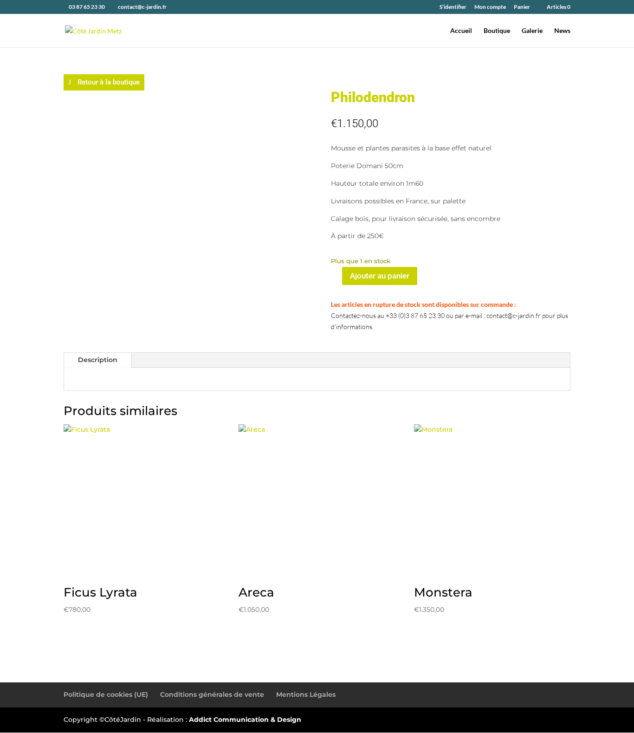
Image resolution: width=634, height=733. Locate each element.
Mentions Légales (306, 694)
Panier (522, 7)
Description (97, 360)
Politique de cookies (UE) (106, 694)
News (562, 30)
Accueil (461, 30)
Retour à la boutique (109, 82)
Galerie (532, 30)
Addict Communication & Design (245, 719)
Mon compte (490, 7)
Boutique (497, 30)
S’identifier (453, 7)
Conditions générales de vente (212, 694)
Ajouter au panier (379, 275)
